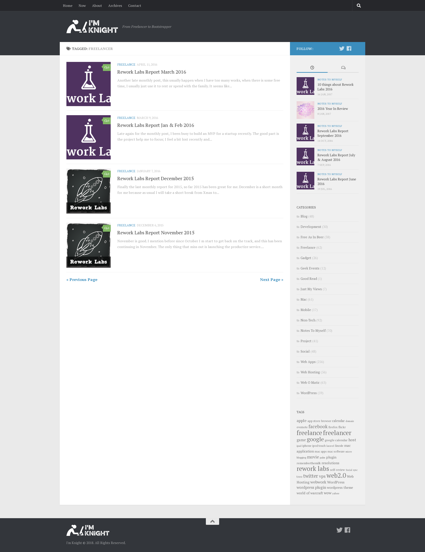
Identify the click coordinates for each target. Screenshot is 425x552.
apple (302, 420)
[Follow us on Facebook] (349, 48)
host (352, 439)
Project (306, 341)
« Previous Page (81, 279)
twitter (310, 476)
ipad (299, 445)
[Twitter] (341, 48)
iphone (306, 446)
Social (305, 351)
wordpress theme (340, 487)
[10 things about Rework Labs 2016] (305, 86)
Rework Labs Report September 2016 (332, 133)
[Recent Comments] (343, 68)
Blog (304, 216)
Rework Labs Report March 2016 (151, 72)
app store (313, 421)
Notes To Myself (329, 79)
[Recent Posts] (312, 68)
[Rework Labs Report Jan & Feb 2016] (88, 137)
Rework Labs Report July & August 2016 (336, 157)
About (97, 5)
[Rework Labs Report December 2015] (88, 191)
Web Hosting (310, 372)
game (301, 439)
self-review (337, 470)
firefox (333, 427)
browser (326, 421)
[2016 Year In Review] (305, 110)
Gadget (306, 258)
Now (82, 5)
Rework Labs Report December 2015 (155, 178)
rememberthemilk (309, 463)
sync (355, 470)
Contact (134, 5)
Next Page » (271, 279)
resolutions (330, 463)
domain (350, 421)
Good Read (309, 278)
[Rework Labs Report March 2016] (88, 84)
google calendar (336, 440)
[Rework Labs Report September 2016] (305, 132)
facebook (318, 426)
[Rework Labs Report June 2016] (305, 180)
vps (322, 476)
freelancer (337, 432)
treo (299, 477)
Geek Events (310, 268)
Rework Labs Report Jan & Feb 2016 (155, 125)
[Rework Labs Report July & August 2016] (305, 156)
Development (311, 226)
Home (67, 5)
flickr (342, 427)
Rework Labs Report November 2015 (156, 232)
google (315, 439)
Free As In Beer (312, 237)
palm (322, 457)
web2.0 (336, 475)
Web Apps (308, 361)
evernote (302, 427)
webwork (318, 482)
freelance (309, 432)
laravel (330, 445)
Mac (304, 299)
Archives (115, 5)
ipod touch (319, 446)
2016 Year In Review (332, 108)
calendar (338, 421)
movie (313, 457)
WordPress (309, 393)
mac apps (321, 451)
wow (327, 492)
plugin (331, 457)
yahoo (335, 493)
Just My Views (311, 289)
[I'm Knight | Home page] (92, 26)
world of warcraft (310, 493)
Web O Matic (310, 382)
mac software (336, 451)
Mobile (306, 310)
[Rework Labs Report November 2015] (88, 245)
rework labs (313, 468)
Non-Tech (308, 320)
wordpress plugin (311, 487)
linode (339, 446)
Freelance (126, 64)
